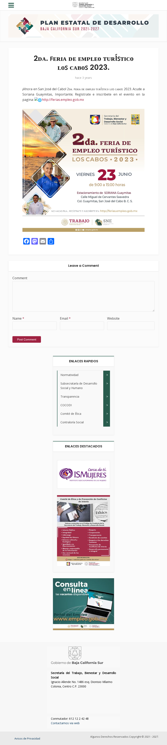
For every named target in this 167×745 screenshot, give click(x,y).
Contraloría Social (72, 422)
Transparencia (69, 396)
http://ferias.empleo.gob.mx (63, 99)
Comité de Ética (70, 414)
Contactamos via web (65, 723)
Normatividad (69, 375)
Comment (19, 278)
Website (113, 318)
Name (18, 318)
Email (65, 318)
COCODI (66, 405)
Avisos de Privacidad (27, 738)
